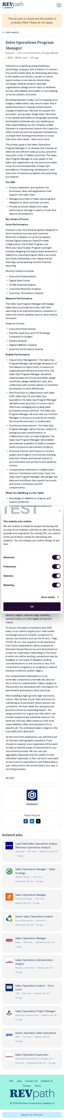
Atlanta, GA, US (22, 903)
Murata (18, 967)
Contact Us (31, 1081)
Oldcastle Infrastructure (27, 1015)
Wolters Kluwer (22, 877)
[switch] (56, 566)
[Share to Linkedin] (32, 821)
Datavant (10, 53)
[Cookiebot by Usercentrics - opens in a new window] (48, 511)
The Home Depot (23, 898)
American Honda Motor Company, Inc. (34, 1058)
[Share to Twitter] (38, 821)
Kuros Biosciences (24, 920)
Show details (48, 597)
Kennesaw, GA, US (24, 881)
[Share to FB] (26, 821)
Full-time (32, 851)
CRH (17, 993)
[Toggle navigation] (59, 5)
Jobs (19, 1081)
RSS (11, 1081)
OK (32, 606)
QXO (17, 1036)
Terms (37, 1085)
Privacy (27, 1085)
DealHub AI (47, 1081)
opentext (19, 851)
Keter (18, 942)
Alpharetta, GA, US (48, 851)
